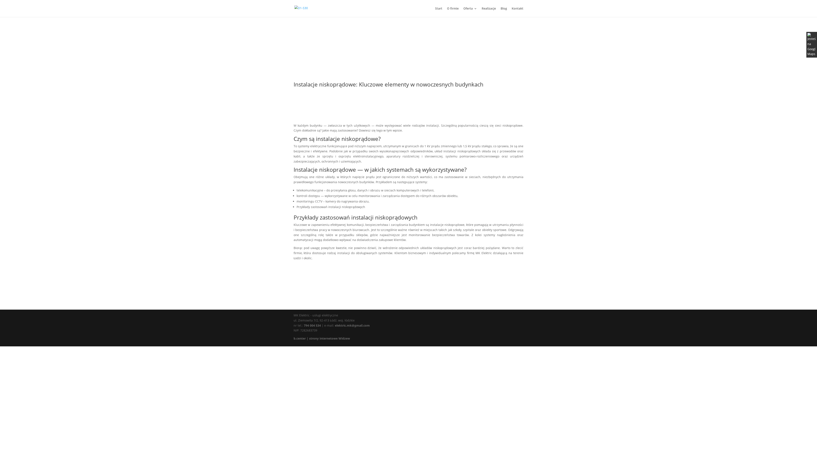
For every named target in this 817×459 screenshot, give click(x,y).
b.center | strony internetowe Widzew (322, 338)
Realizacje (489, 8)
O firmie (453, 8)
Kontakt (517, 8)
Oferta (468, 8)
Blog (504, 8)
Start (438, 8)
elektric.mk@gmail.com (352, 325)
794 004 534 (312, 325)
